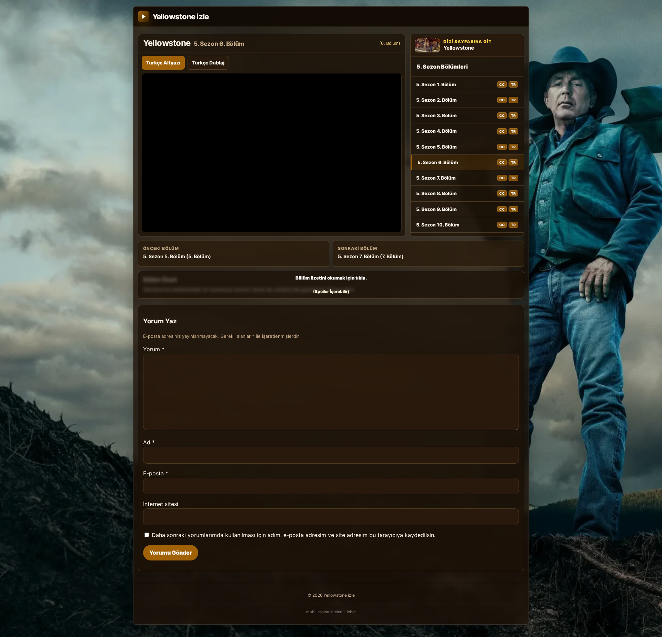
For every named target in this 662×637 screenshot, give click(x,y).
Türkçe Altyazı (163, 62)
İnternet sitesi (160, 504)
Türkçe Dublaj (208, 62)
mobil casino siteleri (324, 611)
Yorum (153, 349)
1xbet (351, 611)
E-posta (155, 473)
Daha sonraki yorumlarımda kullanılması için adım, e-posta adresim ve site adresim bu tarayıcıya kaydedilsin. (293, 535)
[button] (331, 285)
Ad (149, 442)
